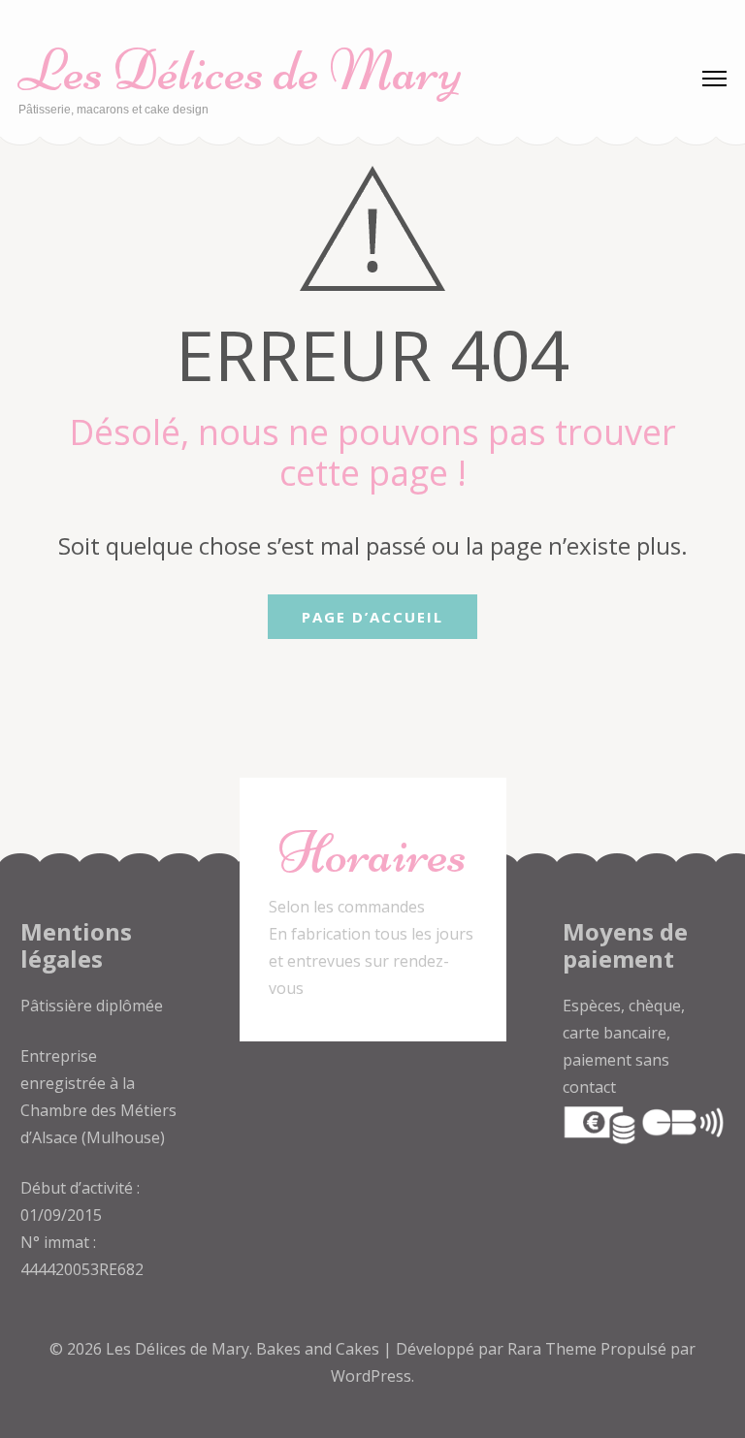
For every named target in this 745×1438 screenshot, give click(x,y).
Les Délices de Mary (240, 70)
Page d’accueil (372, 616)
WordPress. (372, 1376)
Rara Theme (553, 1348)
